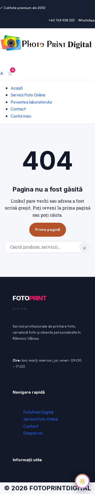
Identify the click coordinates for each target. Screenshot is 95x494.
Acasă (16, 88)
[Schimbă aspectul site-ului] (82, 481)
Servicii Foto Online (28, 94)
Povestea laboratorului (31, 102)
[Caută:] (47, 247)
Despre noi (33, 433)
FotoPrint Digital (38, 412)
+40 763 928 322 (62, 20)
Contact (18, 108)
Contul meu (21, 116)
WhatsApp (86, 20)
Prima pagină (47, 229)
